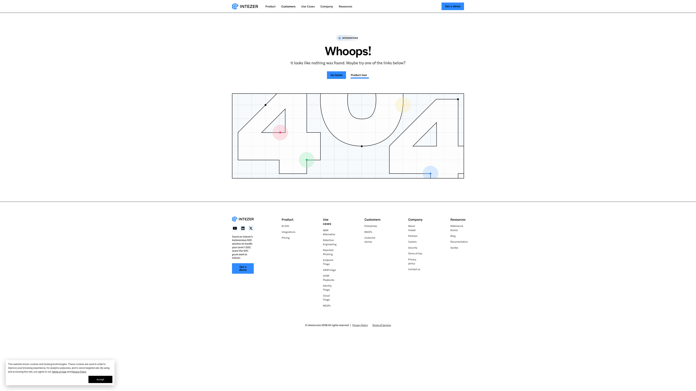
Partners (412, 235)
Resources (457, 219)
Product (287, 219)
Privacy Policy (78, 371)
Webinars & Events (456, 228)
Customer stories (369, 239)
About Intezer (412, 228)
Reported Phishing (328, 252)
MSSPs (327, 305)
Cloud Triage (326, 297)
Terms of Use (59, 371)
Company (415, 219)
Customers (288, 6)
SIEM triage (329, 270)
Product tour (359, 75)
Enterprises (370, 226)
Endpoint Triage (328, 262)
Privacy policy (412, 261)
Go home (336, 75)
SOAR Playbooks (328, 277)
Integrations (288, 232)
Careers (412, 241)
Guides (454, 247)
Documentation (459, 241)
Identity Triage (327, 287)
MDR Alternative (329, 232)
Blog (453, 235)
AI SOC (285, 226)
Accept (100, 379)
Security (412, 247)
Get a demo (452, 6)
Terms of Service (381, 325)
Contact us (414, 269)
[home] (245, 6)
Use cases (327, 221)
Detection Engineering (330, 242)
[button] (270, 6)
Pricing (286, 237)
